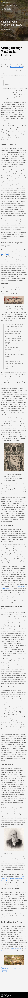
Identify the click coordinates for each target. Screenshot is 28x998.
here (2, 254)
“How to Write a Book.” (16, 67)
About (11, 5)
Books (2, 5)
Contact (16, 5)
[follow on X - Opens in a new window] (7, 8)
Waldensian (17, 968)
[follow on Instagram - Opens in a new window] (2, 8)
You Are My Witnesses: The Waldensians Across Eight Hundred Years (13, 878)
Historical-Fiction (6, 968)
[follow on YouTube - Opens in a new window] (9, 8)
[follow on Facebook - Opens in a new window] (5, 8)
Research (4, 972)
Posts (7, 5)
